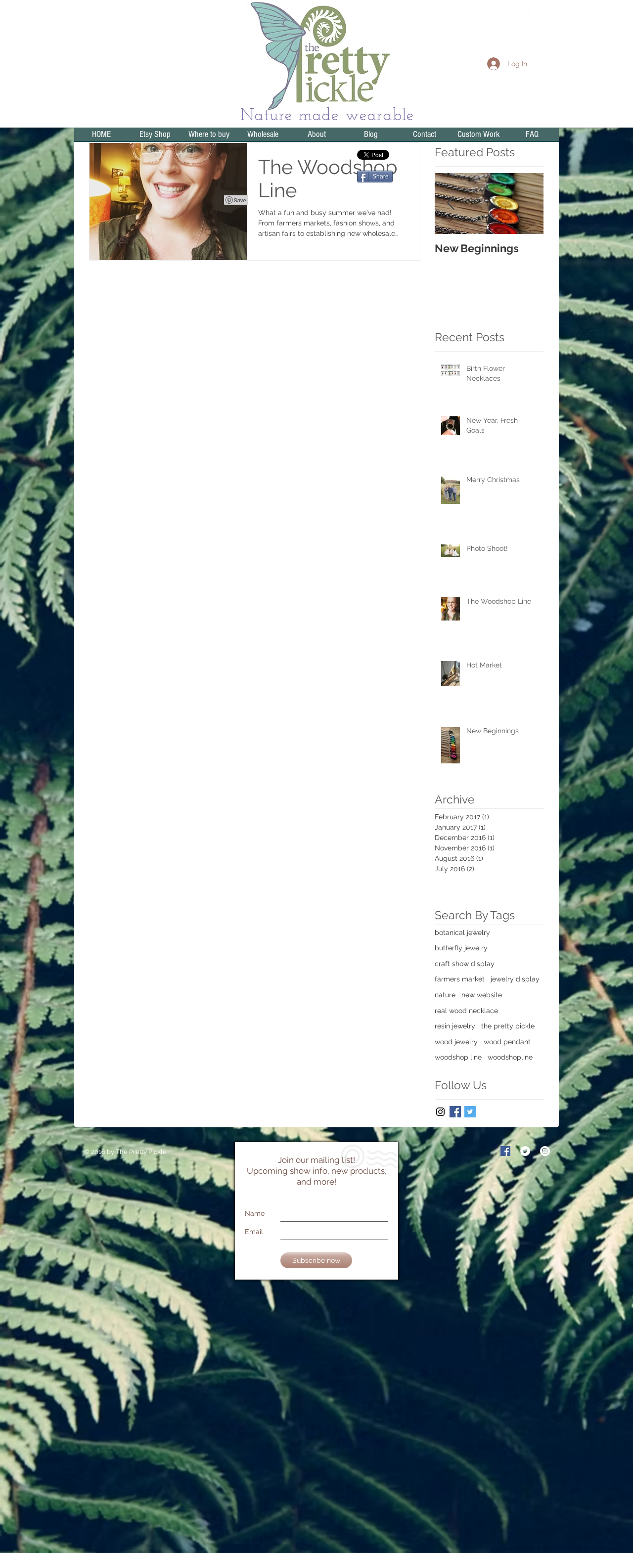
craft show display (465, 964)
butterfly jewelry (461, 948)
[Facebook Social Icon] (505, 1151)
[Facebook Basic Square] (455, 1111)
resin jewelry (455, 1026)
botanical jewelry (462, 932)
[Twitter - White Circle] (525, 1151)
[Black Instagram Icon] (440, 1111)
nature (445, 995)
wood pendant (507, 1042)
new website (481, 995)
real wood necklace (466, 1011)
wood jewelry (456, 1042)
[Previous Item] (450, 203)
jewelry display (515, 979)
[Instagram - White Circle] (545, 1151)
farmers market (460, 979)
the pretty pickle (508, 1026)
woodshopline (510, 1057)
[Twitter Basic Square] (470, 1111)
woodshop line (458, 1057)
